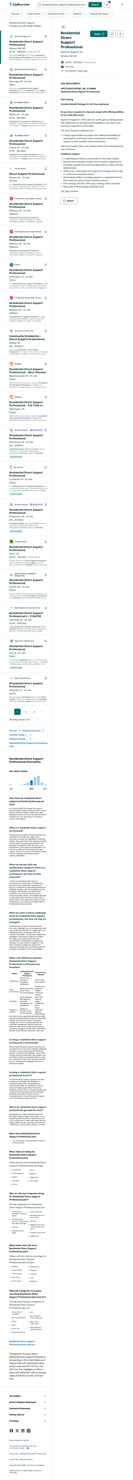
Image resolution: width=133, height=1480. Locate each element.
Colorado (33, 1274)
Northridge (34, 1181)
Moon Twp (15, 1329)
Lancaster (15, 1181)
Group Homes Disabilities (17, 1313)
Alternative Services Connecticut (37, 1216)
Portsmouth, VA (16, 442)
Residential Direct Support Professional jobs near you (22, 1343)
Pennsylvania (34, 1267)
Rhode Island (16, 1281)
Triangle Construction (37, 1232)
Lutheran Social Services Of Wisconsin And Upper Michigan (20, 1221)
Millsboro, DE (15, 210)
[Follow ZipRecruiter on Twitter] (17, 1430)
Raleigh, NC (15, 343)
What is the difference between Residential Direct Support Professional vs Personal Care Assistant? (25, 962)
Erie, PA (12, 653)
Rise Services (18, 467)
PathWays (18, 364)
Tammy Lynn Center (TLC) (24, 331)
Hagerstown (34, 1177)
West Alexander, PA (18, 376)
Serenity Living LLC (21, 430)
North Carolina (17, 1274)
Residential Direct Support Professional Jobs (28, 744)
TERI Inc (17, 265)
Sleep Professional (18, 1332)
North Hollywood (18, 1173)
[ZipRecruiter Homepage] (19, 4)
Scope (14, 1321)
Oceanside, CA (16, 277)
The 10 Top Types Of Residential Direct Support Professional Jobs (28, 1142)
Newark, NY (15, 177)
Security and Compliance (35, 1465)
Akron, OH (14, 554)
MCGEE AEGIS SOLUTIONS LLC (26, 69)
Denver (14, 1184)
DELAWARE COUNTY (22, 102)
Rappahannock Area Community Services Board (37, 1227)
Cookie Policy (14, 1459)
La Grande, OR (16, 479)
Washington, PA (17, 409)
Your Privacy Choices (17, 1448)
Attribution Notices (26, 1459)
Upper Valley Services (23, 678)
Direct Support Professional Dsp (36, 1317)
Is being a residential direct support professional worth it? (27, 1074)
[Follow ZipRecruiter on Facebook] (11, 1430)
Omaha (14, 1177)
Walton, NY (14, 114)
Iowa (32, 1278)
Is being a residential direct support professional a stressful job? (27, 1041)
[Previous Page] (10, 712)
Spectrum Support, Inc (23, 36)
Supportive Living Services (24, 641)
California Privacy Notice (28, 1454)
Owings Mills (16, 1170)
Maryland (33, 1281)
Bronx (32, 1170)
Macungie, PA (16, 81)
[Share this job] (120, 34)
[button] (122, 5)
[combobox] (64, 4)
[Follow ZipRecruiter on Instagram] (28, 1430)
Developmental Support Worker (36, 1328)
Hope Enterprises (36, 1212)
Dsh (31, 1312)
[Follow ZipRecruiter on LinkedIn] (23, 1430)
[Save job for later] (45, 36)
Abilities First (34, 1236)
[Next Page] (40, 712)
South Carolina (17, 1270)
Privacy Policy (14, 1454)
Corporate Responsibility (17, 1465)
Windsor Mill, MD (17, 48)
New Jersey (16, 1277)
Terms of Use (41, 1454)
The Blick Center (21, 542)
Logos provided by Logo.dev (19, 1440)
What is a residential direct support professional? (27, 829)
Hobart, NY (14, 147)
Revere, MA (14, 587)
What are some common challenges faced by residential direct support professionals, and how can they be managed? (27, 917)
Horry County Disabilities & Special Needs (19, 1214)
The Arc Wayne (20, 169)
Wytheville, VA (16, 620)
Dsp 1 (14, 1325)
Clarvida (33, 1221)
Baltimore (33, 1174)
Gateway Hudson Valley (18, 1232)
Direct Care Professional (34, 1323)
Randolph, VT (15, 690)
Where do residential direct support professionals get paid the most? (27, 1108)
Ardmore (15, 1227)
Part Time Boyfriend (19, 1318)
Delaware (33, 1270)
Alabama (15, 1266)
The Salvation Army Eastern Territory (28, 199)
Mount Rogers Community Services (27, 608)
